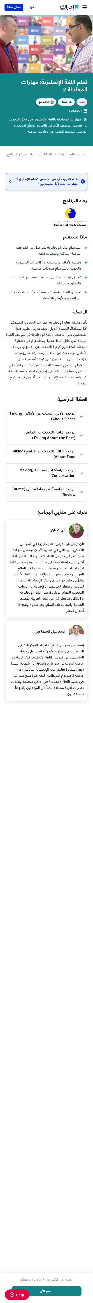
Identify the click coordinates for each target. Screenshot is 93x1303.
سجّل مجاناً (14, 7)
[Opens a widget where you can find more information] (17, 1295)
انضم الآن (46, 1291)
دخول (31, 7)
